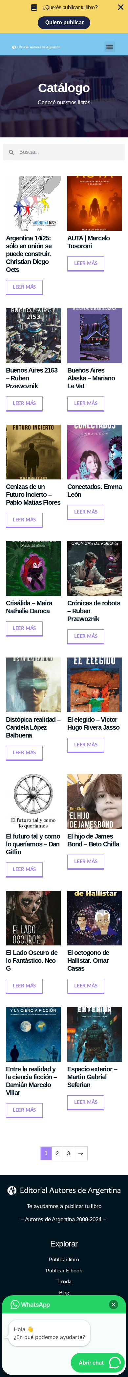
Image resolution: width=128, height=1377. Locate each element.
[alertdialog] (64, 16)
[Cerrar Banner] (121, 7)
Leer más (24, 287)
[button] (109, 46)
